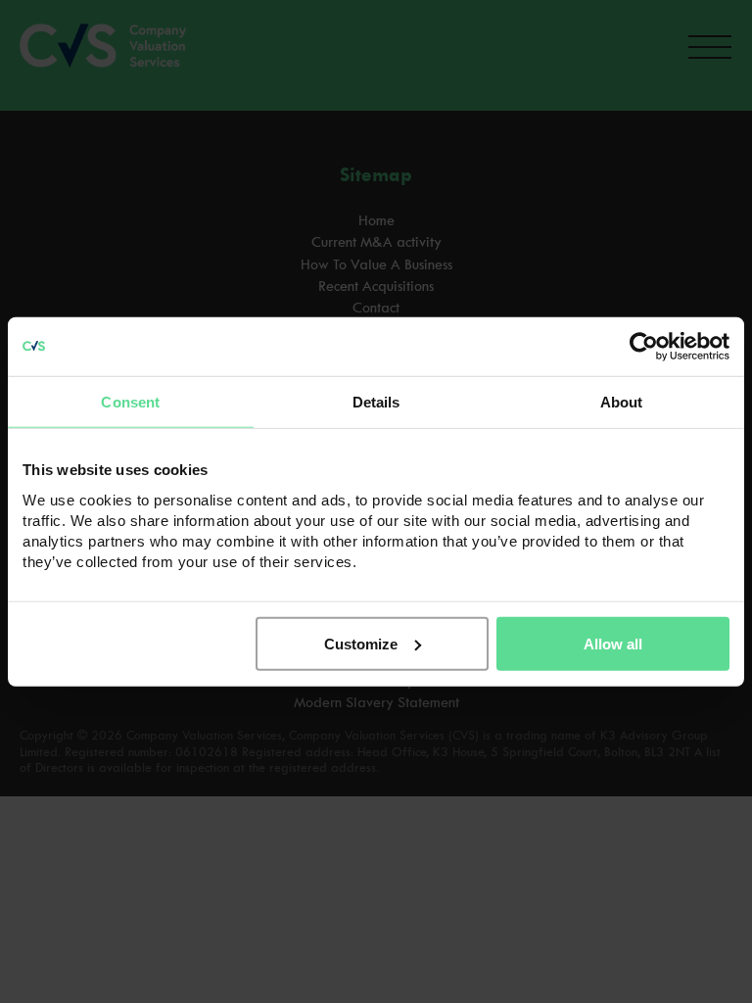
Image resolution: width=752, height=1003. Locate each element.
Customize (361, 643)
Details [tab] (376, 402)
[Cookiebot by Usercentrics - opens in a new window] (643, 346)
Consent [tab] (130, 402)
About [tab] (621, 402)
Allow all (613, 643)
